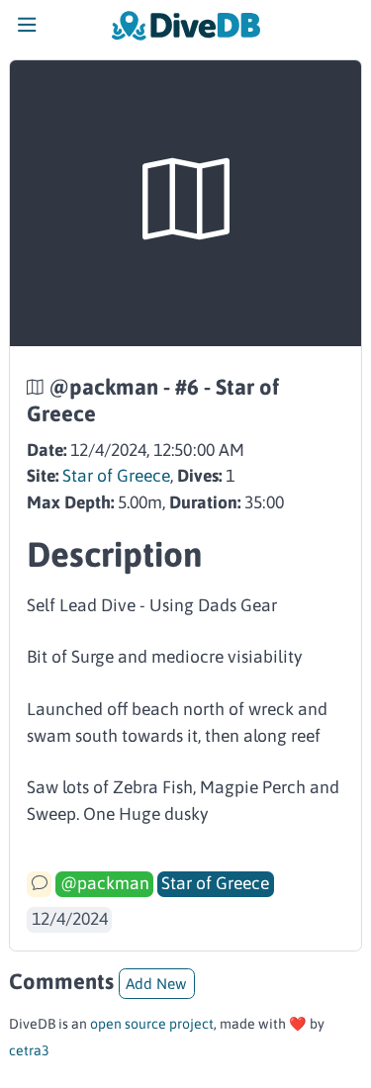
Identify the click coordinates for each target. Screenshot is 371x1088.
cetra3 (29, 1050)
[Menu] (27, 29)
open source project (152, 1024)
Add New (156, 983)
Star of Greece (116, 476)
